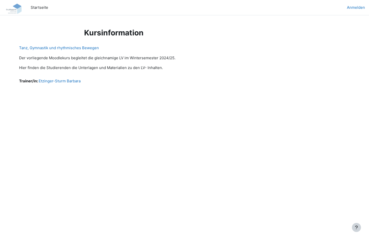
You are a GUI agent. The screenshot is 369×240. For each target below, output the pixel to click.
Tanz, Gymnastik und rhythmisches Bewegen (59, 47)
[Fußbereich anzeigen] (356, 227)
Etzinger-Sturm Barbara (60, 81)
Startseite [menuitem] (39, 7)
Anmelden (356, 7)
